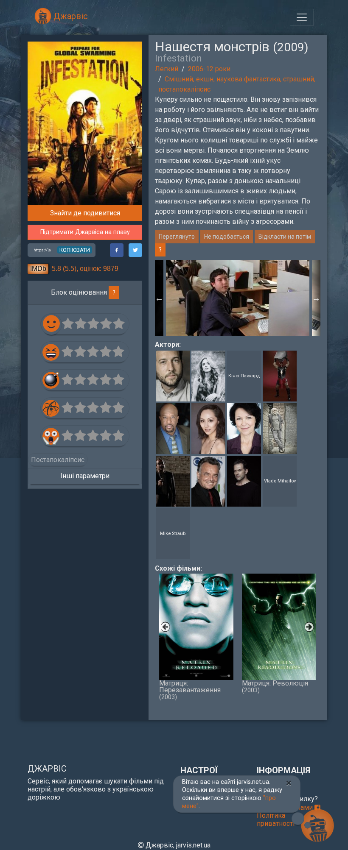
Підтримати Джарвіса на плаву (85, 232)
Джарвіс (69, 16)
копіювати (74, 250)
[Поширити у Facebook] (116, 250)
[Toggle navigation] (302, 17)
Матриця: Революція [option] (275, 686)
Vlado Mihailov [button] (280, 481)
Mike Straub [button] (172, 533)
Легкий (166, 69)
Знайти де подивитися (85, 213)
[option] (237, 298)
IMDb (38, 268)
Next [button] (316, 298)
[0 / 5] (68, 324)
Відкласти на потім (284, 236)
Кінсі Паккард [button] (244, 376)
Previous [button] (159, 298)
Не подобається (226, 236)
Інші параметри (84, 476)
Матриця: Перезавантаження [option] (190, 689)
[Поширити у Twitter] (135, 250)
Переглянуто (177, 236)
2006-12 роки (209, 69)
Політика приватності (276, 819)
